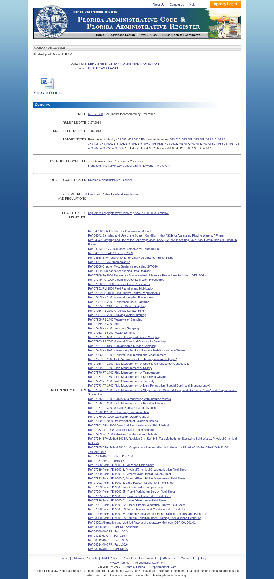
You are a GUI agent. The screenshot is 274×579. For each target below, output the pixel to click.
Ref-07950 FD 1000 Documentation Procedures (119, 284)
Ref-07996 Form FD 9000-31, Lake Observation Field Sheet (127, 500)
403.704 (234, 143)
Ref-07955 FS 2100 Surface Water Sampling (117, 306)
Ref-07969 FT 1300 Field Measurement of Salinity (120, 368)
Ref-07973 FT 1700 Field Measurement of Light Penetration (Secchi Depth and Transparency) (149, 385)
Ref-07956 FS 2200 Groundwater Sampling (116, 310)
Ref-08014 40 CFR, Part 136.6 (108, 544)
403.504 (221, 143)
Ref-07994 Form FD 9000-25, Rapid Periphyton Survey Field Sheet (131, 491)
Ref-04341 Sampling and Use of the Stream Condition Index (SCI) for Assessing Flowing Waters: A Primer (156, 235)
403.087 (184, 143)
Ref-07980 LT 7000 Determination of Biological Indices (123, 420)
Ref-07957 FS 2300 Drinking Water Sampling (117, 315)
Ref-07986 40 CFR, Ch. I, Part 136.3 (111, 456)
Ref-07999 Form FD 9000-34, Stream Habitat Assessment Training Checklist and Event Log (147, 513)
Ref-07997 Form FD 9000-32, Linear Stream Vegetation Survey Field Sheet (136, 504)
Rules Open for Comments (140, 558)
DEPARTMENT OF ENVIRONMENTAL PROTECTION (123, 63)
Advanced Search (85, 558)
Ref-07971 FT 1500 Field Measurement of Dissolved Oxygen (127, 376)
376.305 (131, 143)
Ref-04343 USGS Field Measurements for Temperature (124, 248)
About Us (159, 4)
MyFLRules (109, 558)
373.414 (223, 139)
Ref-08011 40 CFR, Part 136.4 (107, 535)
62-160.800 (95, 114)
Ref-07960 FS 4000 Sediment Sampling (113, 328)
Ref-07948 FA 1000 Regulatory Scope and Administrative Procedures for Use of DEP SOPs (147, 275)
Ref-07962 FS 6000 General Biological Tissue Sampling (124, 337)
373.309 (187, 139)
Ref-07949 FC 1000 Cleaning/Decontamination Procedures (126, 279)
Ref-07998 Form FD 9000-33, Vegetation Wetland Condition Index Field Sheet (138, 509)
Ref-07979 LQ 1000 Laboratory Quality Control (118, 416)
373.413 (211, 139)
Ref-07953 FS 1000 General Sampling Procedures (120, 297)
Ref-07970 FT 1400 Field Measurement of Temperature (124, 372)
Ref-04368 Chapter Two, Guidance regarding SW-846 (123, 266)
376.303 (119, 143)
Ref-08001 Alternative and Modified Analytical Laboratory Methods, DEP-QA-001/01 (142, 522)
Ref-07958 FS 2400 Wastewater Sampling (115, 319)
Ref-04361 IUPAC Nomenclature (109, 262)
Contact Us (177, 4)
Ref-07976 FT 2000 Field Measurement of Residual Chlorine (127, 403)
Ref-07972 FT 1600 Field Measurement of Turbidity (121, 381)
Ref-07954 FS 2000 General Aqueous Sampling (118, 301)
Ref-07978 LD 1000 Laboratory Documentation (118, 412)
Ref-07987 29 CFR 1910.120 (106, 460)
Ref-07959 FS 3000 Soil (103, 323)
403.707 (93, 148)
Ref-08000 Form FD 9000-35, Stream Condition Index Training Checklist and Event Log (144, 518)
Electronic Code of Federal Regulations (113, 194)
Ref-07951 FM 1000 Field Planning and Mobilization (121, 288)
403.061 (121, 139)
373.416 (93, 143)
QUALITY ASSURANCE (103, 68)
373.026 (175, 139)
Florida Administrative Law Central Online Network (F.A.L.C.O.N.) (130, 165)
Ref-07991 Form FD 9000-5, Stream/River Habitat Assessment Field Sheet (136, 478)
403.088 (196, 143)
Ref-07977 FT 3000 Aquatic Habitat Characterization (122, 407)
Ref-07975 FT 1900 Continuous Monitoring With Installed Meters (129, 399)
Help (192, 4)
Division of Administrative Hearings (110, 179)
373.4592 (106, 143)
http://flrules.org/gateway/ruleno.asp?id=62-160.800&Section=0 (128, 213)
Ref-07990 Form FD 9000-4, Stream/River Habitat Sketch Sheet (129, 473)
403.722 (105, 148)
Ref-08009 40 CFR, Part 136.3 (108, 531)
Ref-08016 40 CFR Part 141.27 (108, 549)
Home (51, 21)
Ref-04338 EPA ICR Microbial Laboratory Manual (119, 231)
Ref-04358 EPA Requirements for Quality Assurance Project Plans (130, 257)
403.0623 (157, 143)
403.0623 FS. (137, 139)
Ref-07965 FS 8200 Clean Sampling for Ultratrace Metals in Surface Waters (137, 350)
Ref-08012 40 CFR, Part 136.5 (108, 540)
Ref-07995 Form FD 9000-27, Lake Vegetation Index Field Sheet (129, 496)
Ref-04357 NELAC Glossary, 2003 (110, 253)
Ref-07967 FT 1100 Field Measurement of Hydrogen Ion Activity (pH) (132, 359)
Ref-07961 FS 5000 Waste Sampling (111, 332)
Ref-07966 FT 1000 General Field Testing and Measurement (127, 354)
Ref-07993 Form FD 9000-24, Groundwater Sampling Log (125, 487)
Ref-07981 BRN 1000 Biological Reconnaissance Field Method (128, 425)
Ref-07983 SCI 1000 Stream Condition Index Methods (123, 434)
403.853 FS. (120, 148)
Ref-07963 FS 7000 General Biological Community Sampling (127, 341)
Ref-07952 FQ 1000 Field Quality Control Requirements (124, 293)
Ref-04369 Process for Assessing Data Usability (119, 270)
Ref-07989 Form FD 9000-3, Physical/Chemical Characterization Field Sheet (137, 469)
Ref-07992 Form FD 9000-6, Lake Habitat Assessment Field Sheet (131, 482)
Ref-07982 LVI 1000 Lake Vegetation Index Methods (121, 429)
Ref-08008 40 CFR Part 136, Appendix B (114, 526)
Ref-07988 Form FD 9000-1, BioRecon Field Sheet (121, 465)
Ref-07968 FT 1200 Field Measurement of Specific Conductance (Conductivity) (139, 363)
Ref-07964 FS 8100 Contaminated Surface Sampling (122, 346)
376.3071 (144, 143)
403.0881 (209, 143)
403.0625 (171, 143)
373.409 (199, 139)
